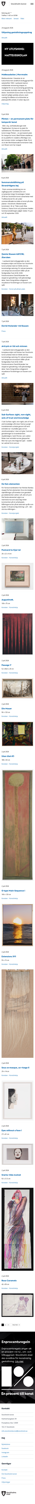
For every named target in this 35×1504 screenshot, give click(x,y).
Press (4, 331)
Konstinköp (13, 558)
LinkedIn (5, 1456)
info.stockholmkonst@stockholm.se (14, 1431)
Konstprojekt (14, 447)
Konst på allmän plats (17, 289)
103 (16, 1325)
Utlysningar (6, 1482)
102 (13, 1325)
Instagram (5, 1452)
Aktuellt (4, 38)
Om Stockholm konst (9, 1474)
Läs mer (19, 1361)
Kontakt (4, 1470)
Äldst (22, 18)
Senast (16, 18)
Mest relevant (7, 18)
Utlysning (5, 104)
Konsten (5, 289)
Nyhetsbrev (6, 1444)
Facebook (5, 1448)
